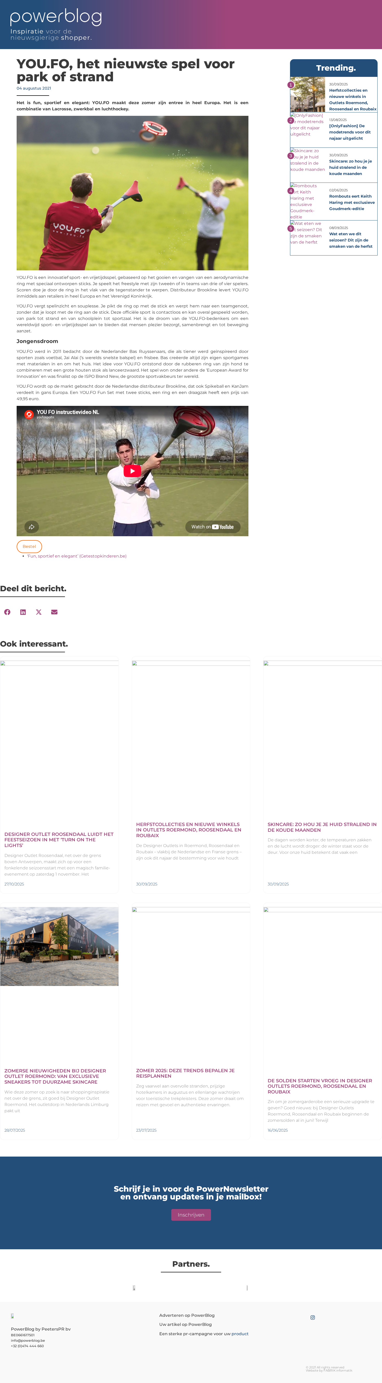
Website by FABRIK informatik (329, 1370)
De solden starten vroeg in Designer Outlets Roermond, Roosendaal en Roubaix (320, 1086)
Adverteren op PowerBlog (187, 1315)
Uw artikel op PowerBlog (185, 1324)
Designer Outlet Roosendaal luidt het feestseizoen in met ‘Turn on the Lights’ (59, 839)
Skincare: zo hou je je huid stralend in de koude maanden (350, 167)
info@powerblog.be (28, 1340)
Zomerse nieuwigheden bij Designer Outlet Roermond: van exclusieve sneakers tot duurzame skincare (55, 1076)
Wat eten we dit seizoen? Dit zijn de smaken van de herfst (351, 240)
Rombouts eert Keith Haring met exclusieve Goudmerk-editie (352, 202)
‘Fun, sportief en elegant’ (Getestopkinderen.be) (77, 556)
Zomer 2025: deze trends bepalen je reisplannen (185, 1073)
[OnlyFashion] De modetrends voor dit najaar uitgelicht (350, 132)
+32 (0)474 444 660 (27, 1346)
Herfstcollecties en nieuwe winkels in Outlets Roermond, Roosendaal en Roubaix (188, 830)
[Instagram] (312, 1317)
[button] (7, 612)
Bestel (29, 546)
